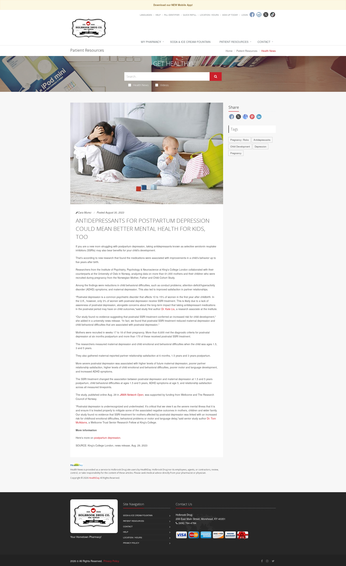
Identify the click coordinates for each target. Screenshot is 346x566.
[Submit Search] (216, 76)
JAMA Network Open (131, 394)
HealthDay (94, 477)
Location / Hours (209, 14)
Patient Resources (234, 42)
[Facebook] (252, 14)
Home (229, 51)
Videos (164, 85)
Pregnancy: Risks (239, 140)
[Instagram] (258, 14)
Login (244, 14)
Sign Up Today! (230, 14)
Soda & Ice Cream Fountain (190, 42)
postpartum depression (107, 437)
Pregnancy (235, 153)
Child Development (240, 146)
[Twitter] (265, 14)
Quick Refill (189, 14)
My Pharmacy (151, 42)
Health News (141, 85)
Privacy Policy (131, 542)
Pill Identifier (171, 14)
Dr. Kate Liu (168, 309)
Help (158, 14)
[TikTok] (272, 14)
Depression (260, 146)
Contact (264, 42)
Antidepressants (262, 140)
